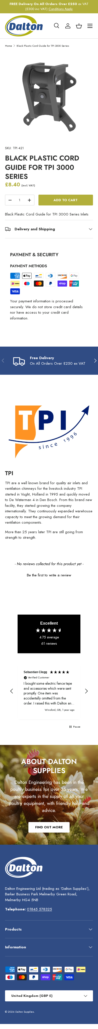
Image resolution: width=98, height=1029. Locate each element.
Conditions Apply (60, 9)
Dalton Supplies (24, 1012)
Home (8, 46)
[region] (49, 691)
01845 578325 (39, 909)
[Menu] (89, 25)
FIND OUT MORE (49, 827)
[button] (78, 25)
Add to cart (66, 200)
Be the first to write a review (49, 575)
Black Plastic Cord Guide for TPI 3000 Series (43, 46)
